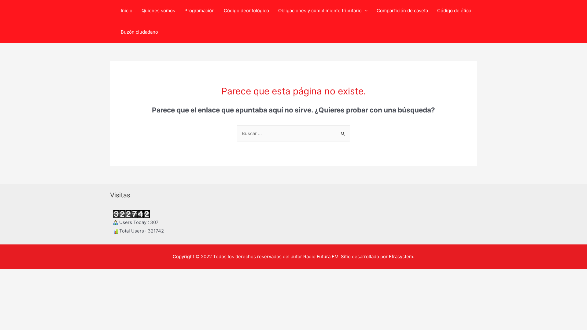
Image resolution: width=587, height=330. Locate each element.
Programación (199, 10)
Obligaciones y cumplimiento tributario (320, 10)
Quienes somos (158, 10)
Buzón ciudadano (139, 32)
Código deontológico (246, 10)
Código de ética (454, 10)
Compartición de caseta (402, 10)
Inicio (126, 10)
